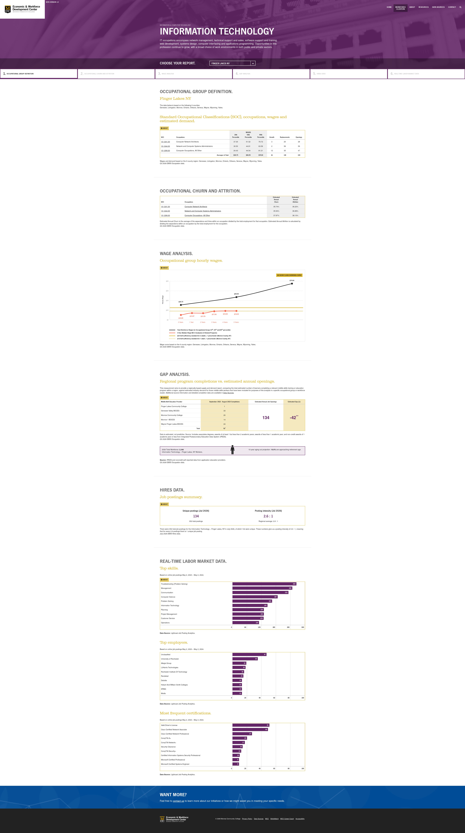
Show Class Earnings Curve (290, 275)
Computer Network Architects (196, 206)
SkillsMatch (274, 819)
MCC (267, 819)
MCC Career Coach (287, 819)
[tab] (232, 91)
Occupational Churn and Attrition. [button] (200, 191)
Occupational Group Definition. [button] (196, 91)
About (412, 7)
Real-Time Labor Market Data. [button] (193, 561)
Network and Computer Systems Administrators (203, 211)
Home (389, 7)
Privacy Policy (247, 819)
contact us (178, 800)
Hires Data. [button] (172, 490)
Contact (452, 7)
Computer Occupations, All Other (197, 215)
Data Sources (438, 7)
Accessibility (300, 819)
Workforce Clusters (400, 8)
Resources (424, 7)
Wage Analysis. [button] (176, 253)
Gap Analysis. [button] (175, 374)
